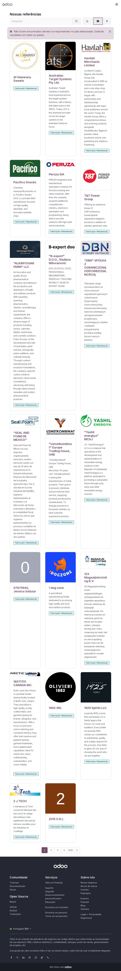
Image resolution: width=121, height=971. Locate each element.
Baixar (13, 901)
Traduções (15, 914)
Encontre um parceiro (56, 912)
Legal (83, 914)
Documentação (17, 886)
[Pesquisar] (76, 21)
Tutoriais (14, 882)
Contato (85, 889)
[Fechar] (109, 31)
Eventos (85, 898)
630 (70, 850)
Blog (83, 905)
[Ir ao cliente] (25, 57)
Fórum (13, 889)
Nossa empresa (89, 882)
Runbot (13, 910)
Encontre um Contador (56, 907)
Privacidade (95, 914)
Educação (50, 902)
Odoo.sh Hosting (53, 882)
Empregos (86, 893)
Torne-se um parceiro (56, 916)
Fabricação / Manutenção (26, 88)
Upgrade (49, 891)
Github (13, 907)
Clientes (85, 909)
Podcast (85, 902)
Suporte (49, 888)
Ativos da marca (89, 886)
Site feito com (57, 967)
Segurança (86, 918)
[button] (116, 4)
